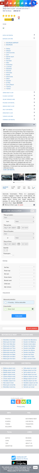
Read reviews (8, 19)
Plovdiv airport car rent (29, 374)
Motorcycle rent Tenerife (10, 348)
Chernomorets (10, 52)
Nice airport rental (8, 383)
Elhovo (8, 58)
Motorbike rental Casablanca (11, 387)
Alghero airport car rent (30, 385)
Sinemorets (9, 76)
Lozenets (9, 66)
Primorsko (9, 72)
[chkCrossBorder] (32, 309)
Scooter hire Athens (29, 350)
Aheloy (8, 48)
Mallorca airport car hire (30, 376)
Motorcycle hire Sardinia (10, 342)
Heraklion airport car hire (30, 383)
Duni (7, 54)
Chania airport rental (9, 378)
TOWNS (7, 424)
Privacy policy (21, 406)
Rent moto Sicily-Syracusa (10, 344)
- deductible (16, 302)
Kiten (7, 62)
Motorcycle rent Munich (10, 356)
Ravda (8, 74)
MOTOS (7, 438)
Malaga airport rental (9, 370)
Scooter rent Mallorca (29, 342)
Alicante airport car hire (30, 381)
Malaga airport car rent (30, 378)
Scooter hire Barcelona (30, 340)
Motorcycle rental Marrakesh (11, 385)
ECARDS (8, 421)
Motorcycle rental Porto (10, 352)
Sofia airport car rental (29, 368)
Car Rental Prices (5, 187)
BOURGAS (9, 45)
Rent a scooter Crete (29, 358)
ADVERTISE (8, 446)
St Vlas (8, 82)
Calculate (18, 316)
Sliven (8, 78)
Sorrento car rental (28, 387)
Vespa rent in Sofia (28, 356)
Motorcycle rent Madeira (10, 354)
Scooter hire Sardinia (29, 346)
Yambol (8, 88)
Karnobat (9, 60)
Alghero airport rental (9, 374)
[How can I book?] (34, 205)
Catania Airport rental (9, 376)
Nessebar (9, 68)
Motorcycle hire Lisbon (9, 350)
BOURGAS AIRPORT (12, 43)
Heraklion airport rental (9, 381)
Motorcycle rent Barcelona (10, 346)
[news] (21, 400)
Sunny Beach (10, 84)
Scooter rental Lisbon (29, 344)
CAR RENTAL (9, 170)
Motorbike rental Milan (9, 340)
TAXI (6, 443)
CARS (7, 440)
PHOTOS (8, 419)
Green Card (11, 309)
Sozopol (8, 80)
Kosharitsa (9, 64)
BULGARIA (8, 426)
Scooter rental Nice (28, 352)
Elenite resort (10, 56)
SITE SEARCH (32, 328)
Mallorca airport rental (9, 368)
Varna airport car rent (29, 372)
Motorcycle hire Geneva (10, 358)
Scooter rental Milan (29, 348)
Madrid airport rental (9, 372)
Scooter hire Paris (28, 354)
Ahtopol (8, 50)
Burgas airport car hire (29, 370)
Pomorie (8, 70)
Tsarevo (8, 86)
